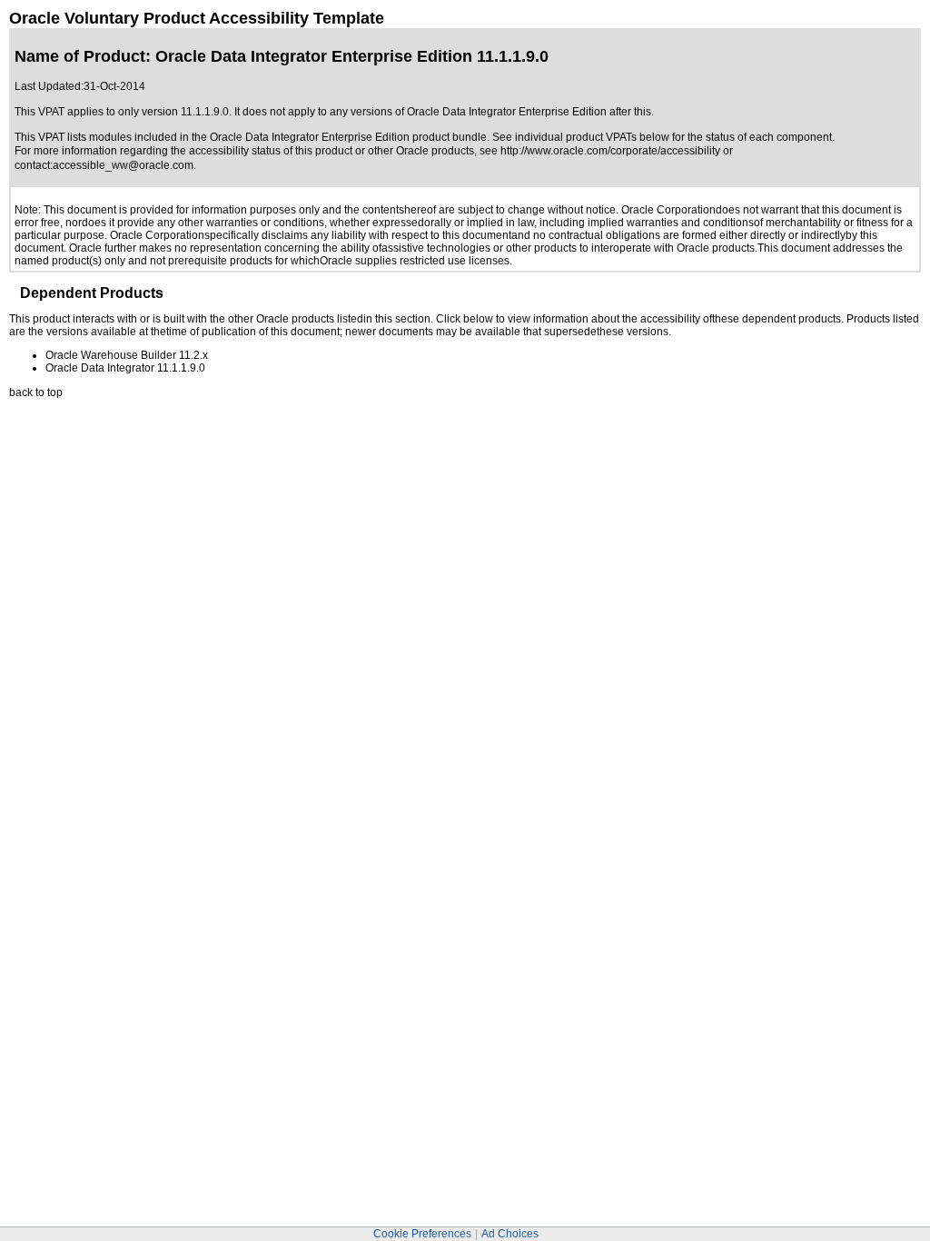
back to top (36, 392)
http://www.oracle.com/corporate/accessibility (610, 150)
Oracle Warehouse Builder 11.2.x (126, 355)
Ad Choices (510, 1233)
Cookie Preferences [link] (422, 1233)
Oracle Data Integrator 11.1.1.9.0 (125, 368)
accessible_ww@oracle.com (123, 165)
